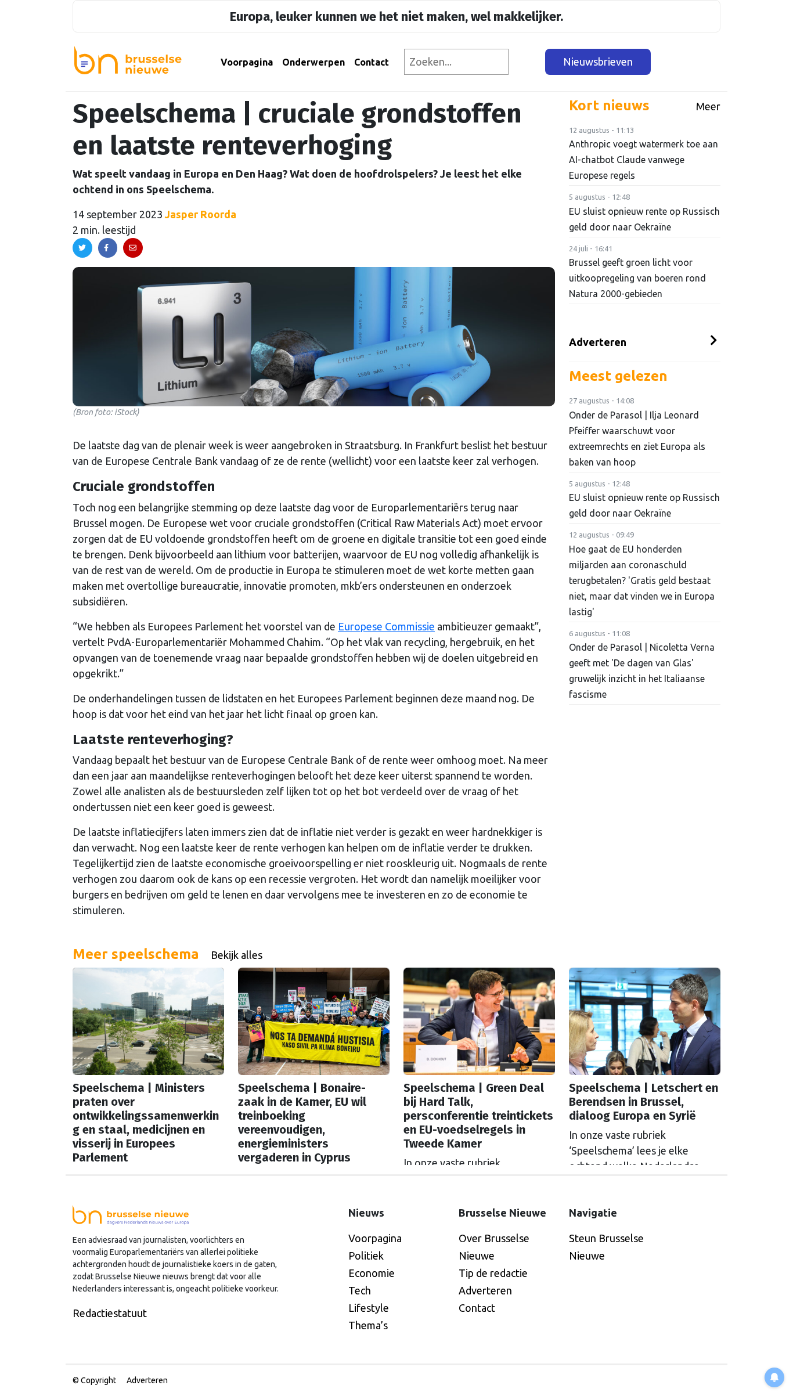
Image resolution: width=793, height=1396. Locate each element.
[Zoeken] (527, 62)
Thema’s (368, 1325)
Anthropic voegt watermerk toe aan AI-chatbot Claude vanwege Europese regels (643, 160)
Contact (371, 62)
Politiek (366, 1255)
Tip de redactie (493, 1273)
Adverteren (597, 342)
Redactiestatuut (110, 1313)
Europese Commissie (386, 626)
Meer (708, 106)
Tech (359, 1290)
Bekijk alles (236, 955)
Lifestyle (368, 1308)
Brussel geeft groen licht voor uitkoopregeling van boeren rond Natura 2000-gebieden (637, 278)
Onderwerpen (313, 62)
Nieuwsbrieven (598, 61)
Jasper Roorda (200, 214)
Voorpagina (247, 62)
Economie (371, 1273)
